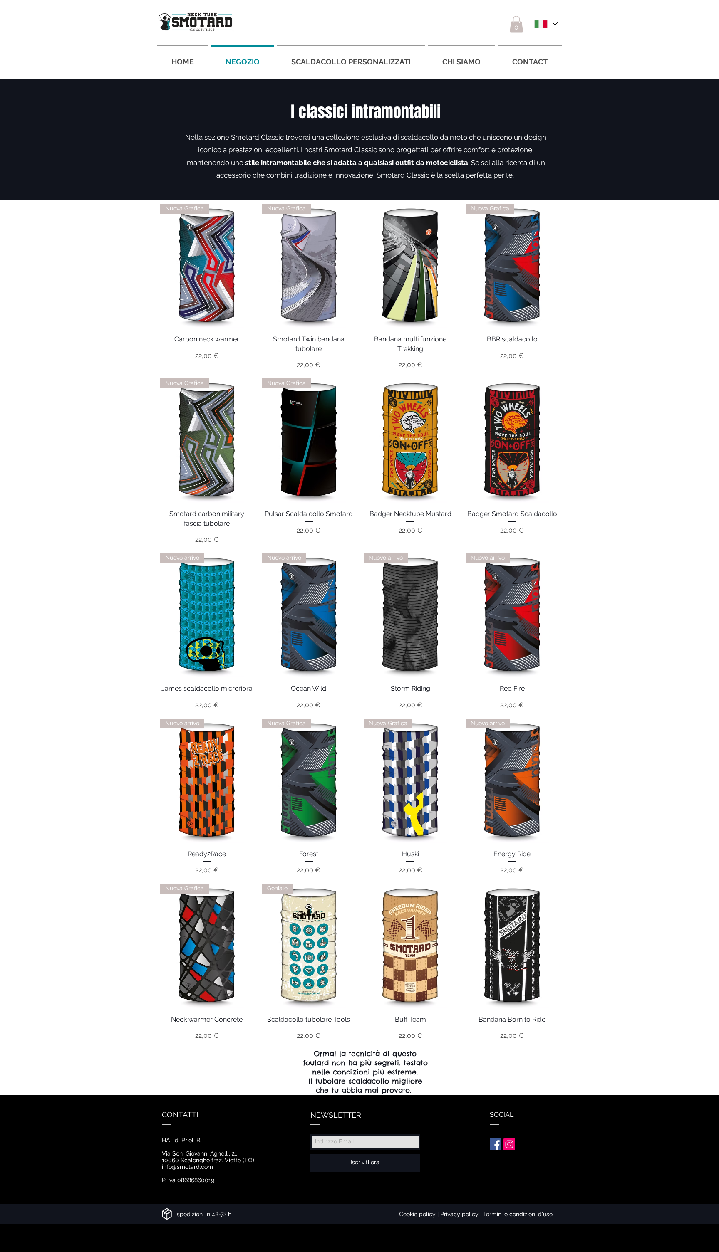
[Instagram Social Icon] (509, 1144)
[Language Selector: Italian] (545, 24)
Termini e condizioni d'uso (518, 1214)
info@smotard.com (187, 1166)
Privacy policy (459, 1214)
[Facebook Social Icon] (495, 1144)
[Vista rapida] (410, 266)
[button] (516, 24)
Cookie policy (417, 1214)
